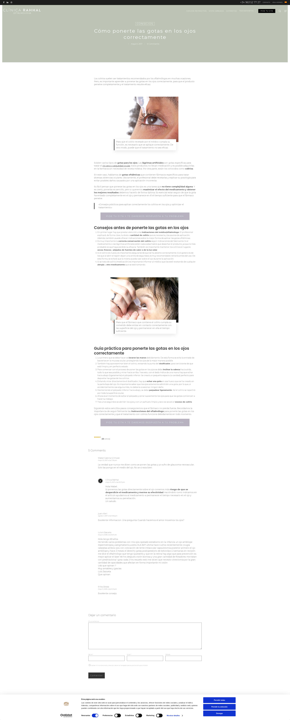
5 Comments (153, 44)
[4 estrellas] (98, 437)
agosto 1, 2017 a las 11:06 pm (107, 516)
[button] (285, 11)
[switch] (117, 715)
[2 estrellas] (96, 437)
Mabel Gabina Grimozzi (109, 458)
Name (90, 654)
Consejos (145, 23)
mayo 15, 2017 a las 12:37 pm (115, 482)
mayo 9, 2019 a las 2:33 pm (107, 589)
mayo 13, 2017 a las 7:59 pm (107, 460)
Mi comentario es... (93, 621)
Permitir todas (219, 700)
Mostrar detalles (173, 715)
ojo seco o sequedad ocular (116, 166)
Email (129, 654)
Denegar (219, 713)
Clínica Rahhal (112, 480)
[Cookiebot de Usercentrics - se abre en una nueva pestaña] (66, 715)
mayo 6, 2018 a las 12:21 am (107, 535)
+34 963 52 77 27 (250, 2)
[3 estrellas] (97, 437)
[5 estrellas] (100, 437)
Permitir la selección (219, 707)
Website (167, 654)
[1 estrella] (94, 437)
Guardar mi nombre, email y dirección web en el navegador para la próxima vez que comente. (119, 665)
